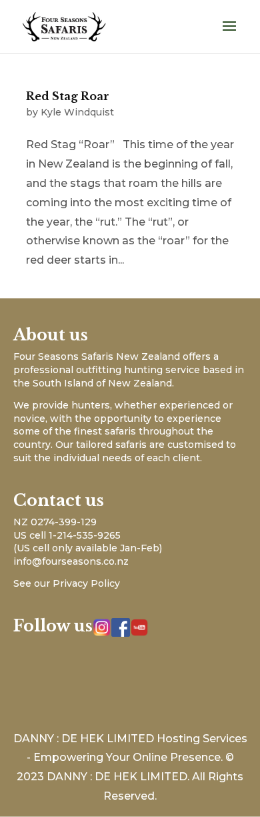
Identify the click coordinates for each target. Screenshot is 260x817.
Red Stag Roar (67, 96)
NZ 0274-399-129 (55, 522)
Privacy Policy (86, 583)
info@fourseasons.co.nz (71, 561)
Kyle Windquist (77, 112)
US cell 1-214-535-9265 (67, 535)
